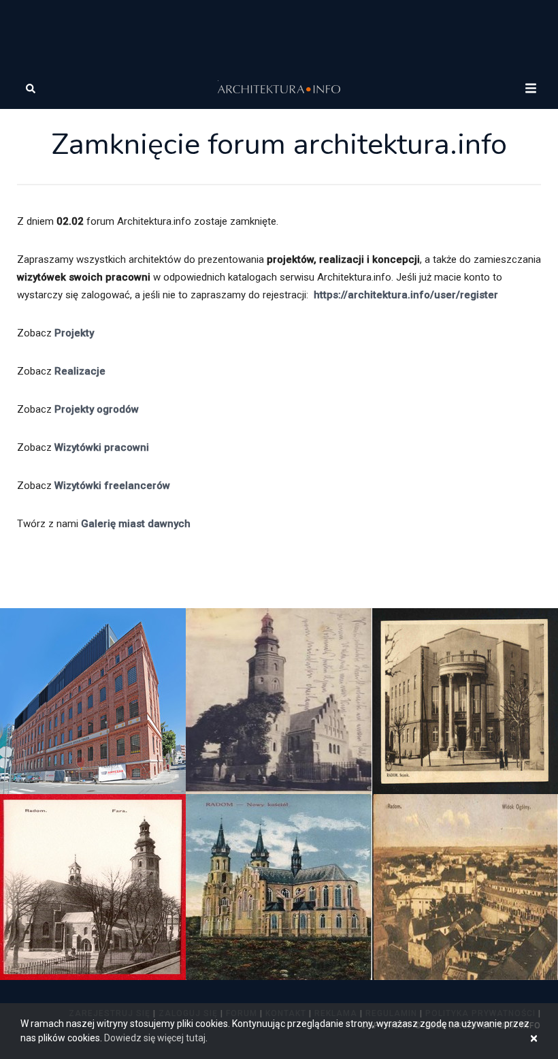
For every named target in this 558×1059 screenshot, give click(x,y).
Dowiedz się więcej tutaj (155, 1037)
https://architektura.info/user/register (406, 295)
